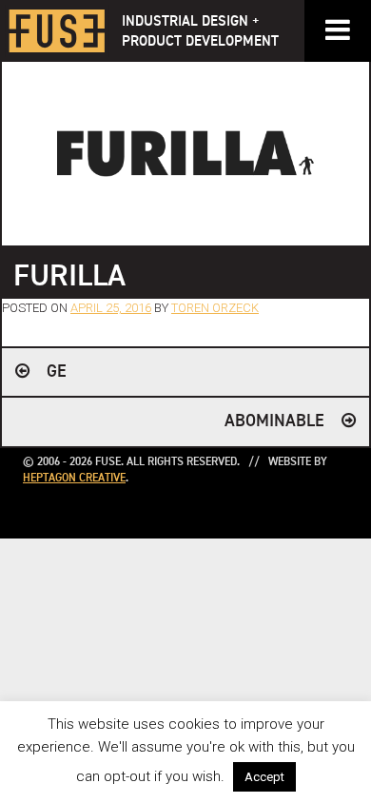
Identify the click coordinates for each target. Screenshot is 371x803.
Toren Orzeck (215, 308)
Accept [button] (264, 777)
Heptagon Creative (74, 478)
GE (57, 372)
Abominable (274, 421)
